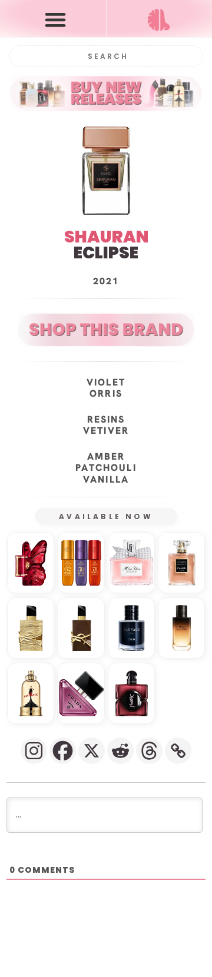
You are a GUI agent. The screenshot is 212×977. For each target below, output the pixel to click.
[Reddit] (120, 750)
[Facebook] (62, 750)
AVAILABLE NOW (106, 516)
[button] (55, 19)
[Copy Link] (178, 750)
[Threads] (149, 750)
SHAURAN (106, 236)
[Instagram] (34, 750)
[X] (91, 750)
